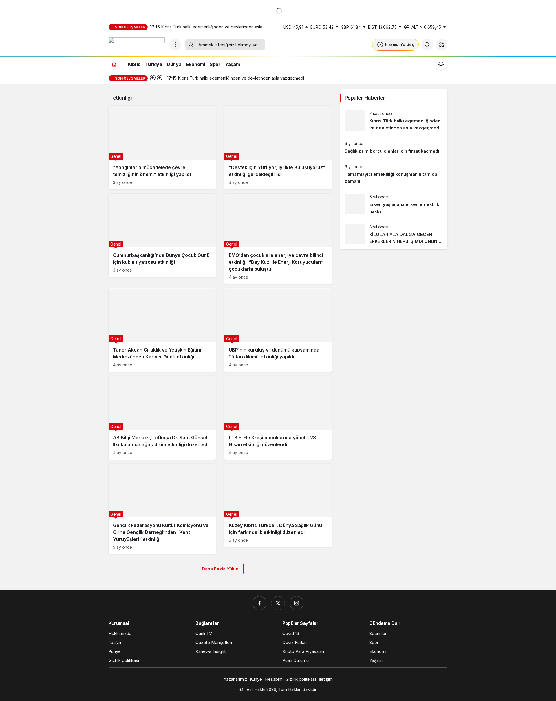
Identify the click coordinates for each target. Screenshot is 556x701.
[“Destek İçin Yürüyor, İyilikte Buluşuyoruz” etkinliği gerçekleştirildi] (278, 147)
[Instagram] (296, 603)
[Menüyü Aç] (175, 44)
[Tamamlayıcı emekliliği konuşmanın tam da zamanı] (393, 174)
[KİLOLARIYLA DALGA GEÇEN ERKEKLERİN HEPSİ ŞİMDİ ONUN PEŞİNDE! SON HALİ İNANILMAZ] (393, 234)
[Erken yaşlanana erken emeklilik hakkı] (393, 204)
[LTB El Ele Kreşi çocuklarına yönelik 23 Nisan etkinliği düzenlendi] (278, 418)
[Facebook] (259, 603)
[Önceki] (152, 78)
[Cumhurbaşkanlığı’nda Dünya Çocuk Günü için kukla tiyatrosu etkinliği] (162, 235)
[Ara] (427, 44)
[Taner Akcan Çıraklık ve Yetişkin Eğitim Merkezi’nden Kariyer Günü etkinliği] (162, 330)
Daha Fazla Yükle (220, 569)
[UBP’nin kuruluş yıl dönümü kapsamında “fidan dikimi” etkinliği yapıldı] (278, 330)
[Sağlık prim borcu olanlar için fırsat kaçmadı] (393, 147)
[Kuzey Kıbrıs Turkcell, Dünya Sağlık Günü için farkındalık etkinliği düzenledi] (278, 505)
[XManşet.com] (137, 44)
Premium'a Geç (399, 44)
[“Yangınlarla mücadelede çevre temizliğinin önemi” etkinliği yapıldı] (162, 147)
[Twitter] (278, 603)
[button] (441, 44)
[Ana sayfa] (114, 64)
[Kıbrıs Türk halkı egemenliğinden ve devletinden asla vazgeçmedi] (393, 121)
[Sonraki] (159, 78)
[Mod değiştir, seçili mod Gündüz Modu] (441, 64)
